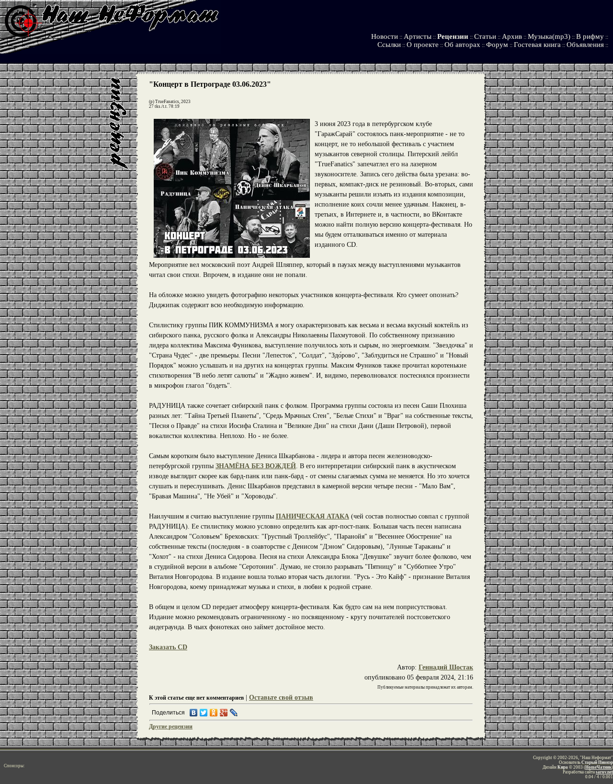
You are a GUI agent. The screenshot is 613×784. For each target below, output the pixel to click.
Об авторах (462, 44)
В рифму (590, 36)
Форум (497, 44)
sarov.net (604, 772)
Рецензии (452, 36)
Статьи (485, 36)
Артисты (417, 36)
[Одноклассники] (214, 712)
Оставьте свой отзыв (281, 697)
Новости (384, 36)
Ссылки (389, 44)
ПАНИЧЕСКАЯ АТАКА (312, 516)
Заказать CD (168, 647)
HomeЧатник (598, 767)
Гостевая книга (537, 44)
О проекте (423, 44)
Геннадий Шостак (446, 667)
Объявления (585, 44)
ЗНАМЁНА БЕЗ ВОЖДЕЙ (256, 466)
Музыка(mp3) (549, 36)
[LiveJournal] (234, 712)
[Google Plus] (224, 712)
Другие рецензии (171, 727)
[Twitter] (204, 712)
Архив (512, 36)
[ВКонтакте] (194, 712)
